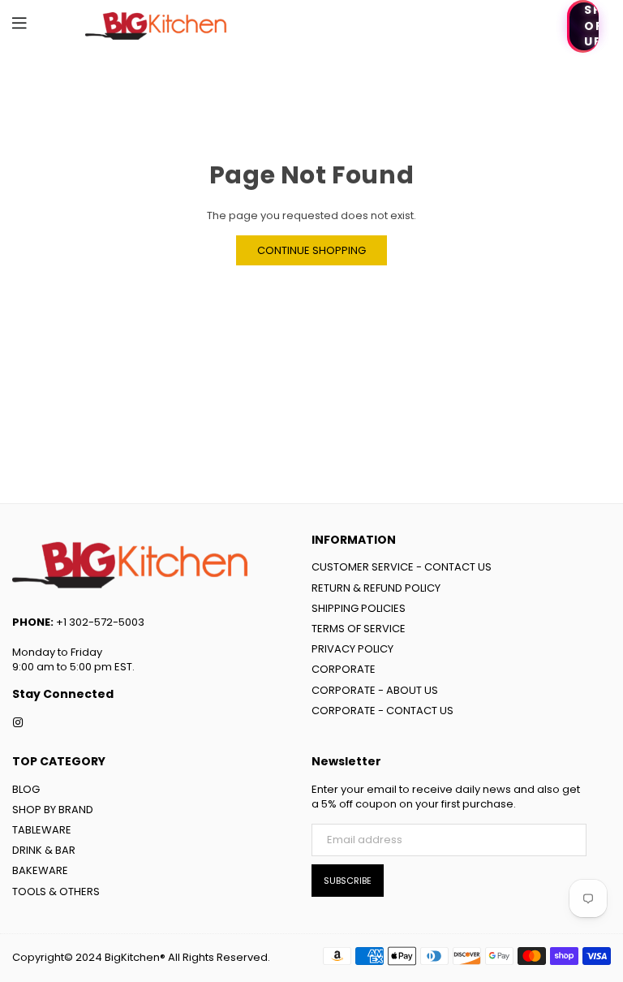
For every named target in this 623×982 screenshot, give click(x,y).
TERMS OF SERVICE (359, 628)
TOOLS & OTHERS (56, 891)
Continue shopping (311, 250)
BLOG (26, 789)
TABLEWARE (41, 830)
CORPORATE (344, 669)
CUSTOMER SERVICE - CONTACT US (402, 567)
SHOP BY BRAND (52, 809)
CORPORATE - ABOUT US (375, 690)
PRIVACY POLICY (352, 649)
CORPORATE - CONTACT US (382, 710)
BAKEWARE (40, 870)
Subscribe (348, 880)
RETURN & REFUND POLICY (376, 588)
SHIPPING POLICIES (359, 608)
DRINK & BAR (43, 850)
